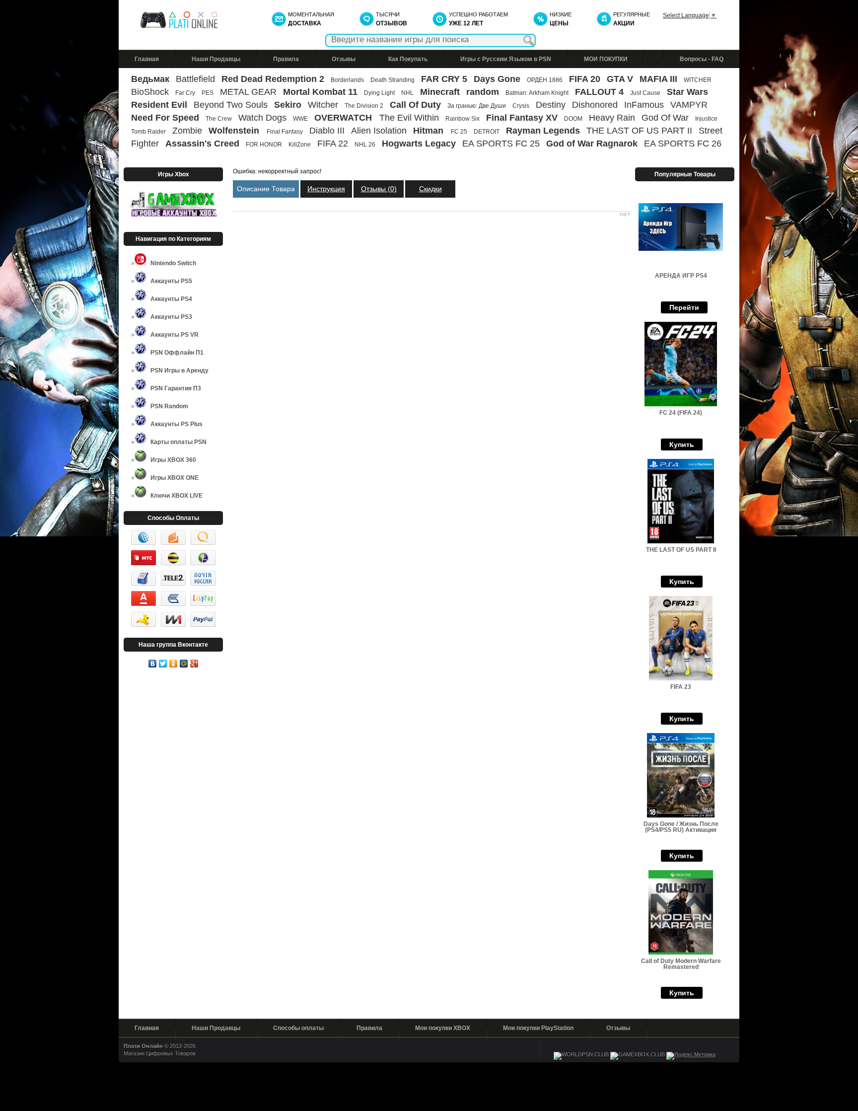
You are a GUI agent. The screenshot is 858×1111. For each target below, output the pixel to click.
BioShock (150, 92)
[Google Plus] (194, 663)
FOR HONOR (264, 144)
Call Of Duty (415, 105)
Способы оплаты (298, 1028)
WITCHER (698, 79)
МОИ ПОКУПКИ (606, 59)
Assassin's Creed (202, 143)
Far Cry (185, 92)
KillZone (299, 144)
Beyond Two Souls (231, 105)
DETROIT (487, 131)
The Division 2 (364, 105)
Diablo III (327, 131)
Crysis (520, 105)
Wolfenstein (235, 131)
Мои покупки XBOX (442, 1028)
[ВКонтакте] (152, 663)
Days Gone (497, 79)
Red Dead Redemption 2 (272, 79)
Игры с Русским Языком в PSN (505, 59)
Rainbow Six (462, 118)
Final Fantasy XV (522, 118)
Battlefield (195, 79)
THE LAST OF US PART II (639, 131)
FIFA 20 (584, 79)
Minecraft (440, 92)
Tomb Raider (148, 131)
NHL (407, 92)
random (482, 92)
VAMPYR (689, 105)
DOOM (573, 118)
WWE (300, 118)
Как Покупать (408, 59)
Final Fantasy (285, 131)
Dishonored (595, 105)
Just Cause (645, 92)
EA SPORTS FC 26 (682, 143)
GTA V (620, 79)
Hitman (429, 131)
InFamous (644, 105)
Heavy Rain (612, 118)
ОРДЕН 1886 (545, 79)
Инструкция (326, 189)
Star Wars (687, 92)
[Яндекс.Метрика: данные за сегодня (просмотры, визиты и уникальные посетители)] (690, 1056)
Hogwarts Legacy (419, 143)
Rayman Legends (543, 131)
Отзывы (344, 59)
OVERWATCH (344, 118)
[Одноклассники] (173, 663)
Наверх (431, 215)
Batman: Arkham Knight (537, 92)
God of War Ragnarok (592, 143)
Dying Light (379, 92)
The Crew (219, 118)
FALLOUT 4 (599, 92)
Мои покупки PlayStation (538, 1028)
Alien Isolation (379, 131)
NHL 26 (365, 144)
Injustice (706, 118)
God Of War (665, 118)
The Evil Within (409, 118)
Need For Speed (165, 118)
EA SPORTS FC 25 (501, 143)
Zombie (187, 131)
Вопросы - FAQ (701, 59)
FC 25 (459, 131)
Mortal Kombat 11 (320, 92)
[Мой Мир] (184, 663)
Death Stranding (392, 79)
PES (208, 92)
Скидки (430, 189)
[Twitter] (163, 663)
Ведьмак (150, 79)
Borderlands (347, 79)
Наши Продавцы (216, 59)
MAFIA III (658, 79)
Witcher (323, 105)
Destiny (551, 105)
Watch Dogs (262, 118)
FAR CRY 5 (444, 79)
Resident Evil (159, 105)
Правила (286, 59)
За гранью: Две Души (476, 105)
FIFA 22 (332, 143)
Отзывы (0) (379, 189)
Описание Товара (266, 189)
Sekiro (287, 105)
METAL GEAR (248, 92)
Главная (147, 59)
